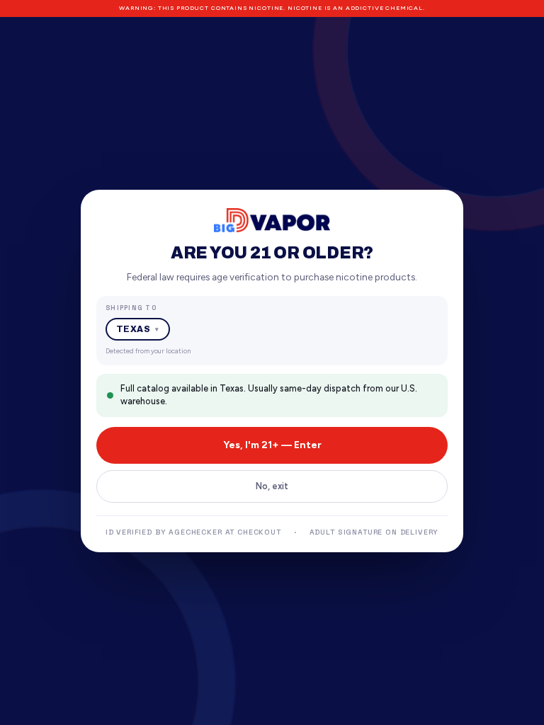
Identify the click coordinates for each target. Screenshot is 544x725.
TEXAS (137, 329)
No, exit (272, 486)
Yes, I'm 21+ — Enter (272, 445)
